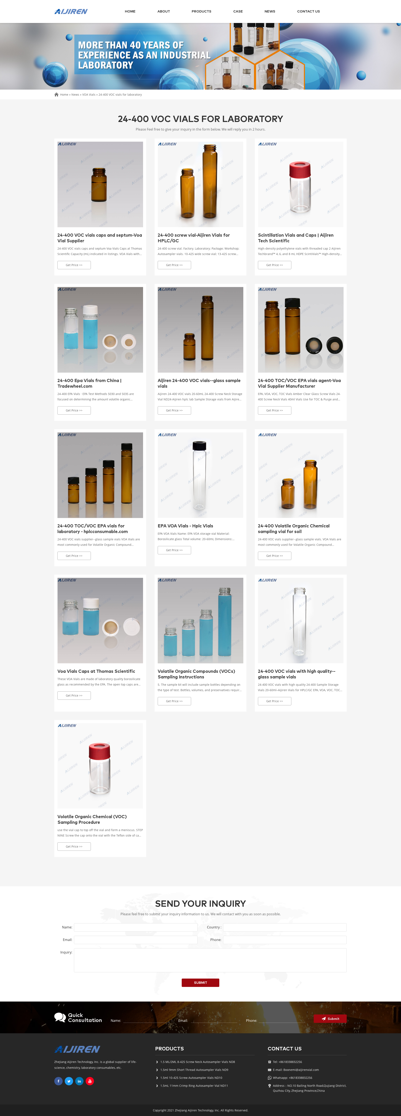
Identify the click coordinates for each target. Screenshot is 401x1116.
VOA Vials (88, 94)
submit (200, 982)
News (270, 11)
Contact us (308, 11)
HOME (130, 11)
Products (201, 11)
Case (238, 11)
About (163, 11)
